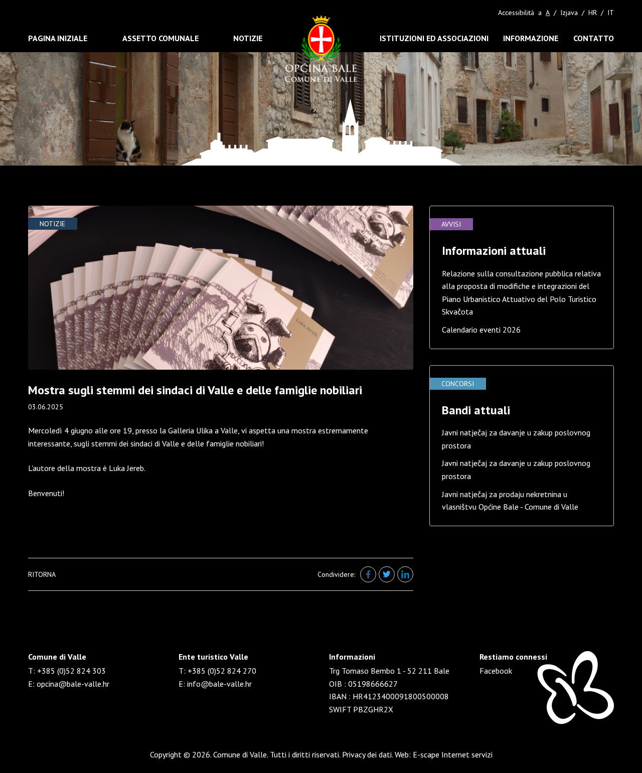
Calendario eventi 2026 (481, 330)
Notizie (247, 38)
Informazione (530, 38)
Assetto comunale (160, 38)
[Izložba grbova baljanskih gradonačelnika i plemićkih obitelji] (220, 288)
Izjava (569, 12)
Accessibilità (516, 12)
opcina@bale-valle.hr (73, 684)
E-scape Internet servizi (453, 754)
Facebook (495, 671)
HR (592, 12)
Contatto (593, 38)
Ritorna (42, 574)
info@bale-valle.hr (219, 684)
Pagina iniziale (57, 38)
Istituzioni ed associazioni (434, 38)
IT (610, 12)
